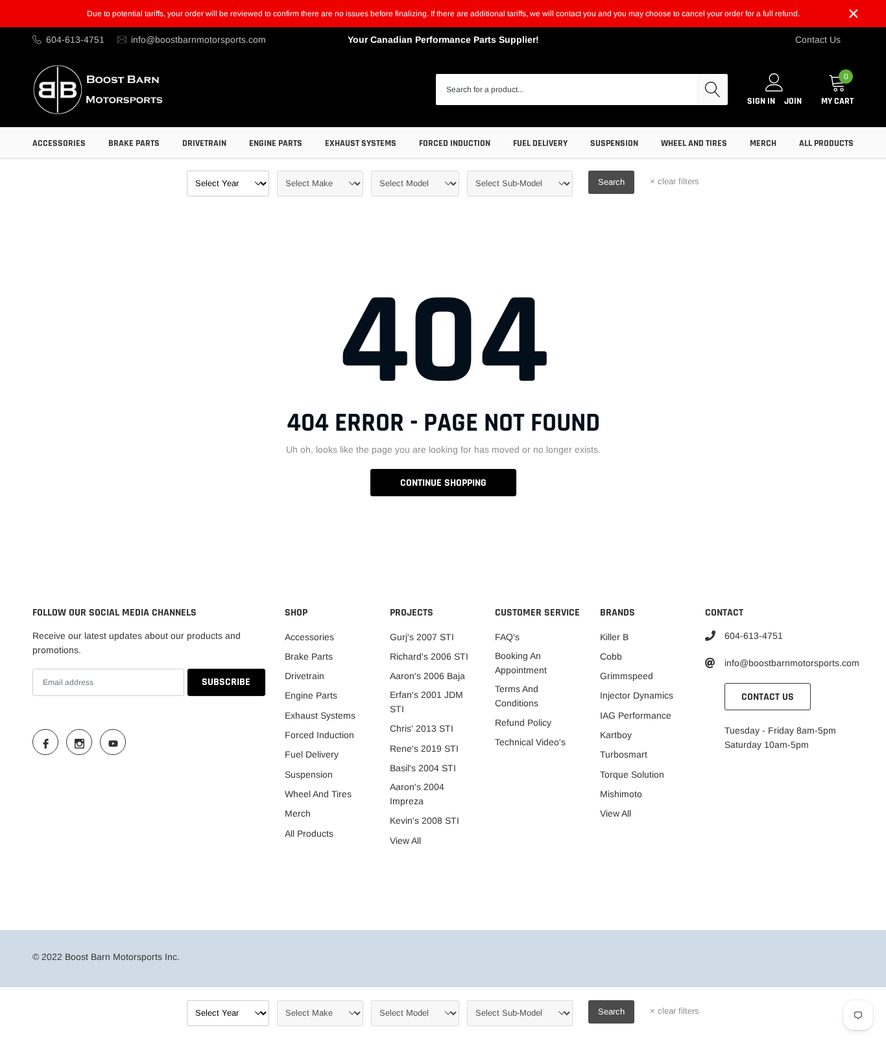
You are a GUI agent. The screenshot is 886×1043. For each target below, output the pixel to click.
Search (611, 182)
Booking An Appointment (521, 663)
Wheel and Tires (694, 143)
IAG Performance (635, 715)
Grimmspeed (626, 676)
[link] (45, 742)
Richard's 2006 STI (429, 656)
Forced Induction (454, 143)
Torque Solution (632, 774)
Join (793, 101)
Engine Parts (275, 143)
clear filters (674, 181)
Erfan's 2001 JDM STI (426, 701)
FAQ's (507, 637)
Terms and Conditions (516, 696)
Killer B (614, 637)
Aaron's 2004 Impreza (417, 794)
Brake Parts (134, 143)
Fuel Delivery (540, 143)
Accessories (59, 143)
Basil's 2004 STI (423, 768)
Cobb (611, 656)
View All (405, 840)
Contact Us (818, 39)
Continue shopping (443, 483)
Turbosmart (623, 754)
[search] (712, 89)
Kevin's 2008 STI (424, 820)
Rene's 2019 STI (424, 748)
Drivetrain (204, 143)
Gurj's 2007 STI (422, 637)
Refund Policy (523, 722)
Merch (763, 143)
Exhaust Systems (360, 143)
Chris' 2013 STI (421, 728)
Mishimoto (621, 794)
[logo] (98, 89)
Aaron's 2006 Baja (427, 676)
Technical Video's (530, 742)
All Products (826, 143)
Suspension (614, 143)
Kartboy (616, 735)
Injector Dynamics (636, 695)
